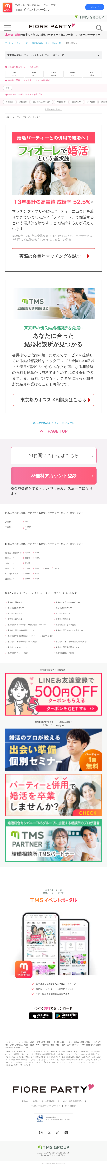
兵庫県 (47, 568)
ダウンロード (95, 7)
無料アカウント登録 (53, 476)
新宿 (7, 88)
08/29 (53, 73)
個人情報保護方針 (76, 1101)
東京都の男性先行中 (16, 608)
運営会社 (25, 1101)
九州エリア (9, 579)
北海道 (27, 552)
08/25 (34, 73)
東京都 (27, 558)
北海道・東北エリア (13, 553)
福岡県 (27, 578)
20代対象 (91, 102)
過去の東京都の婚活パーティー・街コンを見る (53, 423)
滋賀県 (56, 568)
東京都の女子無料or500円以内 (68, 602)
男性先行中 (61, 102)
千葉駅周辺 (28, 528)
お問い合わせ (70, 1106)
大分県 (37, 578)
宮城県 (37, 552)
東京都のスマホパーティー (18, 647)
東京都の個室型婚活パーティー (68, 647)
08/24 (15, 73)
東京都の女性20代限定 (65, 653)
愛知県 (27, 563)
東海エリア (9, 563)
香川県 (37, 573)
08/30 (73, 73)
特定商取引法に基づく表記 (56, 1101)
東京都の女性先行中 (64, 608)
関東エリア (9, 558)
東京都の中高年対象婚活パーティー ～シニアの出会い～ (31, 636)
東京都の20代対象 (15, 614)
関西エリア (9, 569)
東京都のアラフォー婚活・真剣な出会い (72, 642)
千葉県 (37, 558)
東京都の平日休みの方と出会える (69, 630)
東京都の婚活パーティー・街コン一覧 (46, 43)
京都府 (37, 568)
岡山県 (27, 573)
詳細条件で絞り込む (54, 109)
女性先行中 (76, 102)
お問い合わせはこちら (53, 456)
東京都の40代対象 (15, 619)
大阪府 (27, 568)
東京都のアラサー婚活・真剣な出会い (23, 642)
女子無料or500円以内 (41, 102)
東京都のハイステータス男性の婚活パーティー (27, 625)
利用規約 (36, 1101)
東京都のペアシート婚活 (18, 653)
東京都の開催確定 (15, 602)
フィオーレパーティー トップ (16, 43)
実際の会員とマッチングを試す (50, 256)
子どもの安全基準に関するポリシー (45, 1106)
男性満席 (23, 102)
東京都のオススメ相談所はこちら (53, 399)
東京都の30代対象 (63, 614)
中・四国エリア (11, 574)
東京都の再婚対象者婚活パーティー (22, 630)
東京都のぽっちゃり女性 (66, 625)
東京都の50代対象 (63, 619)
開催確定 (9, 102)
